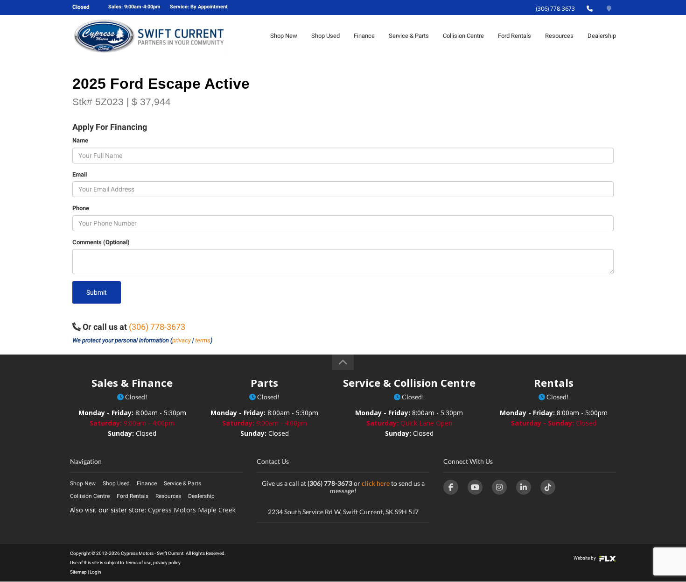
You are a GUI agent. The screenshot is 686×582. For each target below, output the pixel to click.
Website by (585, 558)
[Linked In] (523, 487)
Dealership (602, 35)
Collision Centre (463, 35)
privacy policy (166, 562)
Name (80, 140)
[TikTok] (547, 487)
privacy (181, 340)
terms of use (138, 562)
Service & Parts (409, 35)
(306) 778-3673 (555, 9)
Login (95, 572)
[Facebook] (450, 487)
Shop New (283, 35)
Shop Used (325, 35)
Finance (364, 35)
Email (79, 174)
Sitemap (78, 572)
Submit (96, 292)
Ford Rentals (514, 35)
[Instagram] (499, 487)
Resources (559, 35)
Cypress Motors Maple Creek (192, 509)
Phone (80, 208)
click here (376, 483)
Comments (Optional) (101, 242)
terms (202, 340)
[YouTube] (475, 487)
